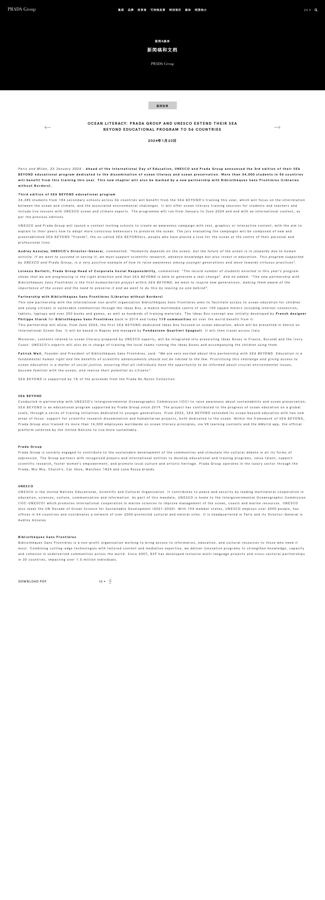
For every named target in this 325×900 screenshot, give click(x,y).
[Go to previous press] (48, 132)
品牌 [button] (131, 9)
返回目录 (162, 106)
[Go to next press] (277, 132)
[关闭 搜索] (316, 10)
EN (101, 581)
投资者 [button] (142, 9)
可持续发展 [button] (158, 9)
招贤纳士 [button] (201, 9)
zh (306, 10)
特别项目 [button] (175, 9)
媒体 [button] (188, 9)
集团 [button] (121, 9)
